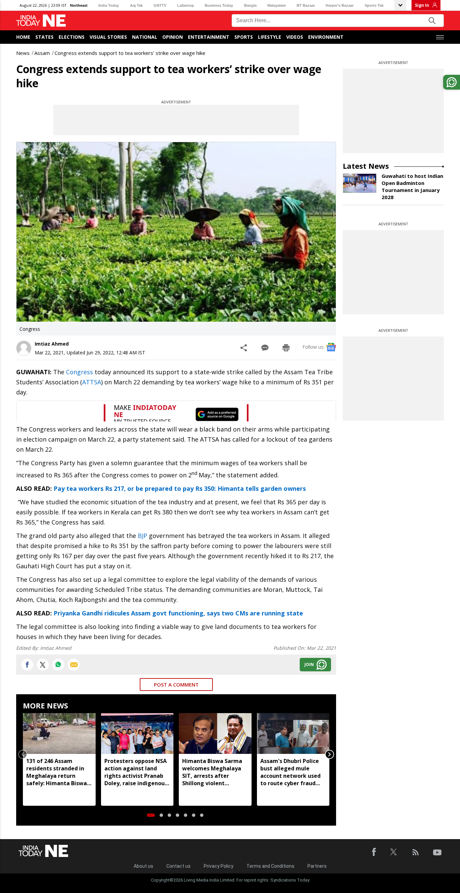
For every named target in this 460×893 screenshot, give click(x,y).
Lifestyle (269, 37)
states (44, 37)
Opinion (172, 37)
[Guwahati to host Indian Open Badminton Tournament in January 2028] (359, 183)
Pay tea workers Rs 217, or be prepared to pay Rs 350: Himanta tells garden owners (180, 488)
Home (23, 37)
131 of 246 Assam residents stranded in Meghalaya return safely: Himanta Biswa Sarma (56, 772)
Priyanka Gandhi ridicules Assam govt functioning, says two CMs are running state (178, 613)
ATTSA (91, 382)
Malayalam (276, 5)
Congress (79, 372)
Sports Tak (374, 5)
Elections (72, 37)
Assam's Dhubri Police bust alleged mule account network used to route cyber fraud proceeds (290, 772)
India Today (108, 5)
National (144, 37)
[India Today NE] (41, 20)
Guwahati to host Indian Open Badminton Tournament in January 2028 (412, 186)
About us (143, 866)
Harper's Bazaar (340, 5)
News (23, 53)
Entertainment (208, 37)
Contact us (178, 866)
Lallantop (185, 5)
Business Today (219, 5)
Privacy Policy (218, 866)
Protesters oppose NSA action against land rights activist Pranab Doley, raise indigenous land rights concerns (135, 772)
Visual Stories (108, 37)
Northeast (79, 5)
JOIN (309, 664)
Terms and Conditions (270, 866)
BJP (142, 536)
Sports (243, 37)
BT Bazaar (306, 5)
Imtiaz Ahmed (52, 344)
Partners (317, 866)
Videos (294, 37)
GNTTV (160, 5)
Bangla (250, 5)
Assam (42, 53)
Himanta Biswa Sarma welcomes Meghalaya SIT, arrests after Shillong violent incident (212, 772)
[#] (58, 665)
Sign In (422, 5)
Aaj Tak (136, 5)
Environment (325, 37)
